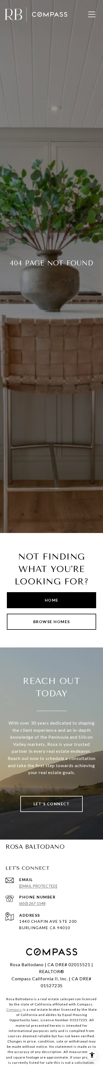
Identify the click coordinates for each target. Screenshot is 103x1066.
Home (52, 600)
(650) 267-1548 (32, 903)
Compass (14, 1009)
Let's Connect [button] (52, 803)
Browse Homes (51, 621)
